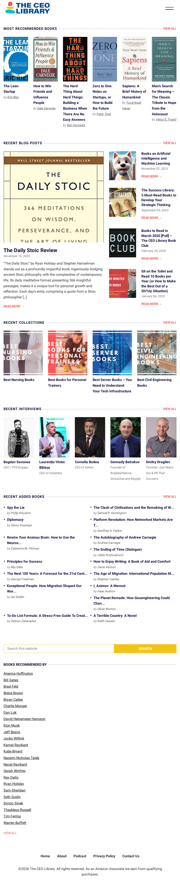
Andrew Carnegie (108, 542)
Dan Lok (10, 712)
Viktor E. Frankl (166, 119)
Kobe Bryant (13, 751)
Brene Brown (13, 693)
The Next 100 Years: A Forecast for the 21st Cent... (47, 573)
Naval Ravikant (15, 764)
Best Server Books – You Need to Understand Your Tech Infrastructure (112, 353)
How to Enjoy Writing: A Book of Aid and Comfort (132, 561)
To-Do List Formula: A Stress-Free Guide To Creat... (47, 616)
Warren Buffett (15, 823)
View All (10, 833)
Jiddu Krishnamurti (110, 555)
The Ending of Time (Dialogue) (118, 549)
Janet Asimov (106, 567)
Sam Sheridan (14, 790)
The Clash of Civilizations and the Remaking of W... (134, 507)
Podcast (80, 856)
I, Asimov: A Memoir (110, 586)
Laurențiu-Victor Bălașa (54, 437)
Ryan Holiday (14, 784)
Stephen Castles (108, 579)
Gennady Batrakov (125, 437)
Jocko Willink (14, 738)
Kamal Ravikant (16, 745)
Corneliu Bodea (90, 437)
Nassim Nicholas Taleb (21, 758)
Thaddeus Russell (17, 810)
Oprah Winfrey (15, 771)
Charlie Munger (15, 706)
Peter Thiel (104, 114)
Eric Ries (13, 97)
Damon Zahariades (23, 621)
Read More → (14, 306)
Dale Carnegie (46, 108)
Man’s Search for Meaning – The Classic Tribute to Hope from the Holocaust (164, 59)
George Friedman (22, 579)
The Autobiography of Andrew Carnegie (125, 537)
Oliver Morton (106, 609)
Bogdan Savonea (19, 437)
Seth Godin (12, 797)
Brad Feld (11, 686)
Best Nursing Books (23, 353)
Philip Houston (21, 513)
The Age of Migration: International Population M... (134, 573)
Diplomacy (15, 520)
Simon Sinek (13, 803)
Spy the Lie (16, 507)
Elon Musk (12, 725)
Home (45, 856)
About (62, 856)
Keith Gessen (106, 621)
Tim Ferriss (12, 816)
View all (169, 28)
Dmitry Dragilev (161, 437)
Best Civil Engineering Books (156, 353)
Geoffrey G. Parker (109, 530)
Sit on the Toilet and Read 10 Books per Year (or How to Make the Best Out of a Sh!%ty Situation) (122, 283)
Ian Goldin (17, 597)
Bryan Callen (13, 699)
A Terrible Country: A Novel (115, 616)
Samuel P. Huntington (112, 513)
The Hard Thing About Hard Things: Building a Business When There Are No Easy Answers (75, 59)
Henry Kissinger (21, 525)
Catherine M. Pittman (25, 548)
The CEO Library (27, 8)
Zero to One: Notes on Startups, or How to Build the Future (105, 59)
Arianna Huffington (18, 673)
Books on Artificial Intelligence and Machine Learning (122, 165)
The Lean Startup (16, 59)
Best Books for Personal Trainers (67, 353)
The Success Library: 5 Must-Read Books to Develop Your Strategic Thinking (122, 202)
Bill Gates (11, 680)
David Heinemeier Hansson (24, 719)
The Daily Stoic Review (54, 196)
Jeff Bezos (12, 732)
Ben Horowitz (76, 125)
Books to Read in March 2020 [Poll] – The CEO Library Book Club (122, 242)
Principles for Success (24, 561)
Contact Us (130, 856)
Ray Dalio (17, 567)
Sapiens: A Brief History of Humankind (134, 59)
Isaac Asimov (106, 591)
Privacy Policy (104, 856)
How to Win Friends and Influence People (45, 59)
